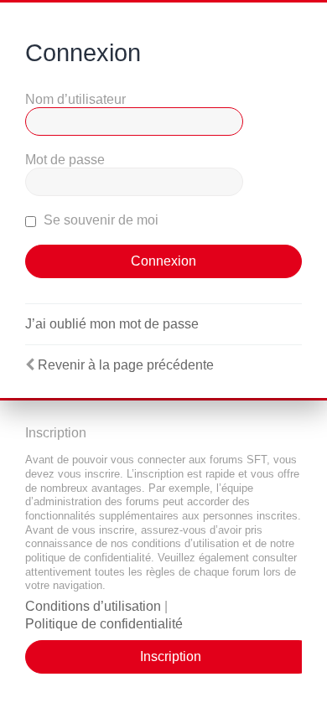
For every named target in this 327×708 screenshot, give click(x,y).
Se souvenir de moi (99, 220)
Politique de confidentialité (104, 624)
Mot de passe (65, 159)
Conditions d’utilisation (93, 606)
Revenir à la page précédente (126, 365)
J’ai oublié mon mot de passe (112, 324)
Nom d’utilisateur (75, 99)
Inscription (170, 656)
